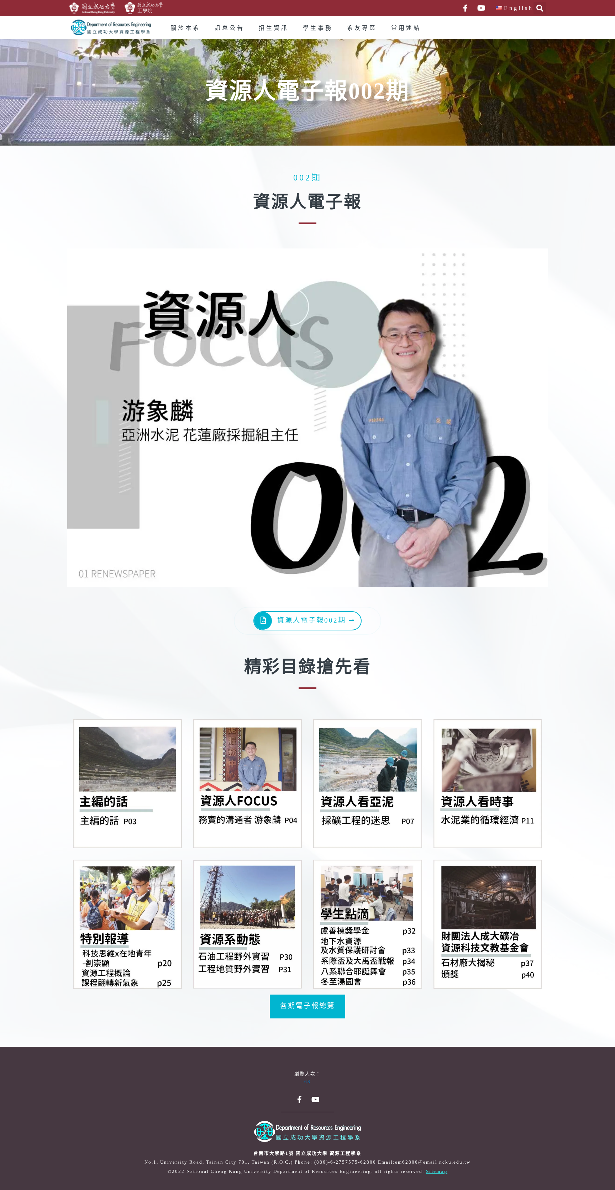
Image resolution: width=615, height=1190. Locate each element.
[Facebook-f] (465, 8)
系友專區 (362, 28)
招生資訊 (274, 28)
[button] (307, 1006)
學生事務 (318, 28)
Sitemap (436, 1171)
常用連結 (406, 28)
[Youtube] (481, 8)
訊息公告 (230, 28)
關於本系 (185, 28)
